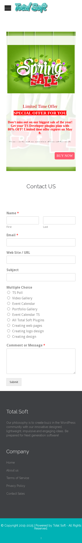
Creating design (24, 337)
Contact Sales (15, 493)
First (9, 226)
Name (13, 213)
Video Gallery (22, 298)
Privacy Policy (15, 485)
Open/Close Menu (8, 8)
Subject (13, 270)
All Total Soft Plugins (28, 320)
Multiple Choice (19, 287)
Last (45, 226)
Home (10, 462)
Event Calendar (23, 304)
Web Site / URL (18, 253)
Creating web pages (27, 326)
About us (12, 470)
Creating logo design (28, 331)
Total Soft (59, 525)
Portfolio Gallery (24, 309)
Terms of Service (17, 478)
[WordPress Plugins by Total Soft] (31, 8)
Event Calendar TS (26, 315)
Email (12, 235)
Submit (14, 382)
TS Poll (17, 293)
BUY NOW (65, 155)
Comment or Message (26, 345)
